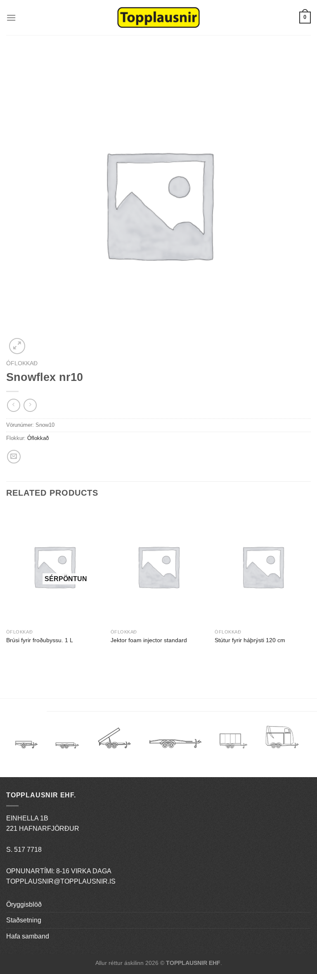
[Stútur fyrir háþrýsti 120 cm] (263, 566)
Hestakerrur (282, 741)
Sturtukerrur (114, 741)
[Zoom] (17, 346)
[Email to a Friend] (14, 456)
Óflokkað (22, 363)
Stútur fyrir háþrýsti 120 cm (250, 640)
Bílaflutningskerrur (175, 741)
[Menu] (11, 17)
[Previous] (6, 588)
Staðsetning (23, 920)
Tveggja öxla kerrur (67, 752)
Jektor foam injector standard (149, 640)
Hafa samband (27, 936)
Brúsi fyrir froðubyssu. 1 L (39, 640)
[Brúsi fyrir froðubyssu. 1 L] (54, 566)
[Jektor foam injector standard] (159, 566)
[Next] (310, 588)
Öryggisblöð (24, 904)
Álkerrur (26, 741)
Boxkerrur (233, 741)
